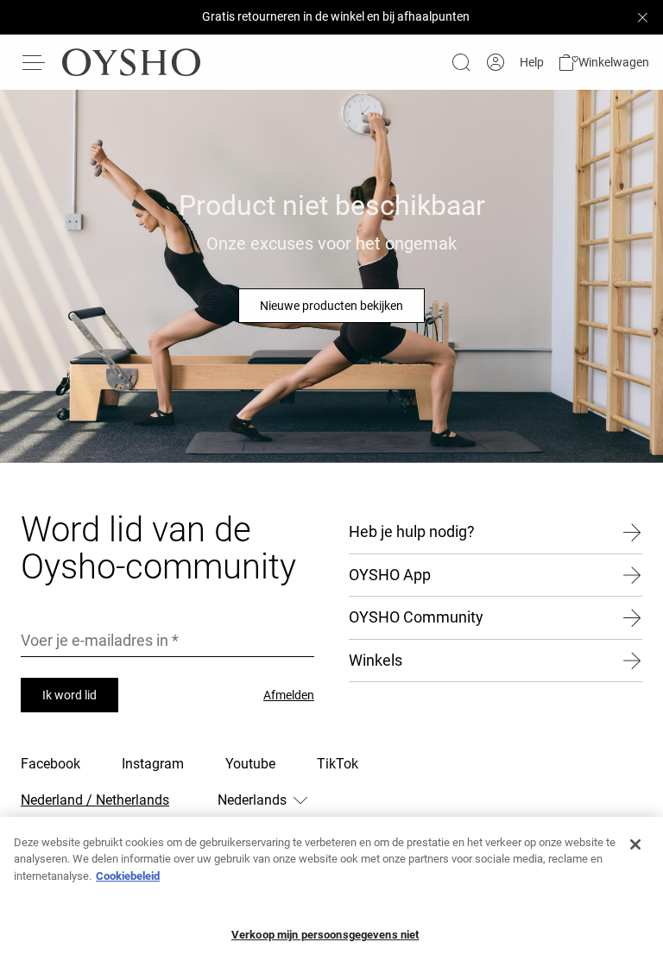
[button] (603, 62)
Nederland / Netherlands (95, 800)
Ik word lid (69, 695)
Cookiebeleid (128, 875)
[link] (495, 63)
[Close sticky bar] (642, 17)
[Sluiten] (635, 844)
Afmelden (288, 695)
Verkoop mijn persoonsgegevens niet (325, 934)
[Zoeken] (461, 62)
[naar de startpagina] (131, 62)
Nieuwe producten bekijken (331, 306)
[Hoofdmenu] (34, 62)
